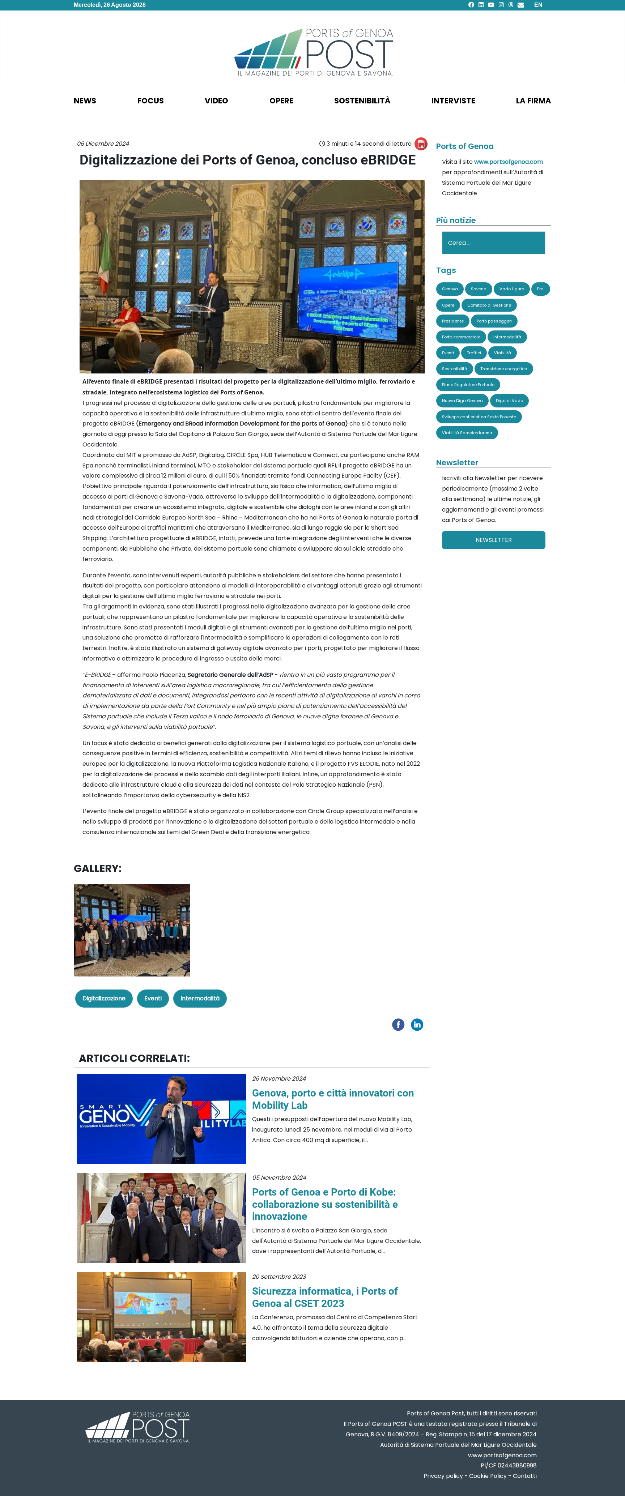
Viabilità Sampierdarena (467, 433)
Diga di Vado (509, 400)
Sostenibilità (454, 369)
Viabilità (502, 353)
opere (281, 100)
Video (216, 100)
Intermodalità (200, 998)
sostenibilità (362, 100)
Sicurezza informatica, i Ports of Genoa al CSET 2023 (325, 1297)
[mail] (521, 5)
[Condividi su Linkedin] (419, 1024)
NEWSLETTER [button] (494, 540)
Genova (450, 289)
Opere (448, 305)
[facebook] (471, 5)
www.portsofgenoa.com (508, 162)
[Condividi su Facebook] (400, 1024)
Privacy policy (443, 1476)
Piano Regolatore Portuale (468, 385)
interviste (453, 100)
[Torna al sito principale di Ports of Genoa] (136, 1428)
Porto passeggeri (494, 321)
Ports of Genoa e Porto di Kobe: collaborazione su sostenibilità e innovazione (325, 1204)
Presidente (453, 321)
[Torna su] (612, 1481)
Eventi (153, 998)
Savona (478, 289)
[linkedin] (481, 5)
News (85, 100)
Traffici (474, 353)
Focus (150, 100)
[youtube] (491, 5)
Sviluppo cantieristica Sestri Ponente (479, 417)
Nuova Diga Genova (462, 400)
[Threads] (510, 5)
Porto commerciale (461, 337)
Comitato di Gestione (489, 305)
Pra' (540, 289)
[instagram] (501, 5)
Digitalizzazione (104, 998)
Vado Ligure (511, 289)
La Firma (533, 100)
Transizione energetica (503, 369)
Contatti (525, 1476)
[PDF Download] (421, 143)
